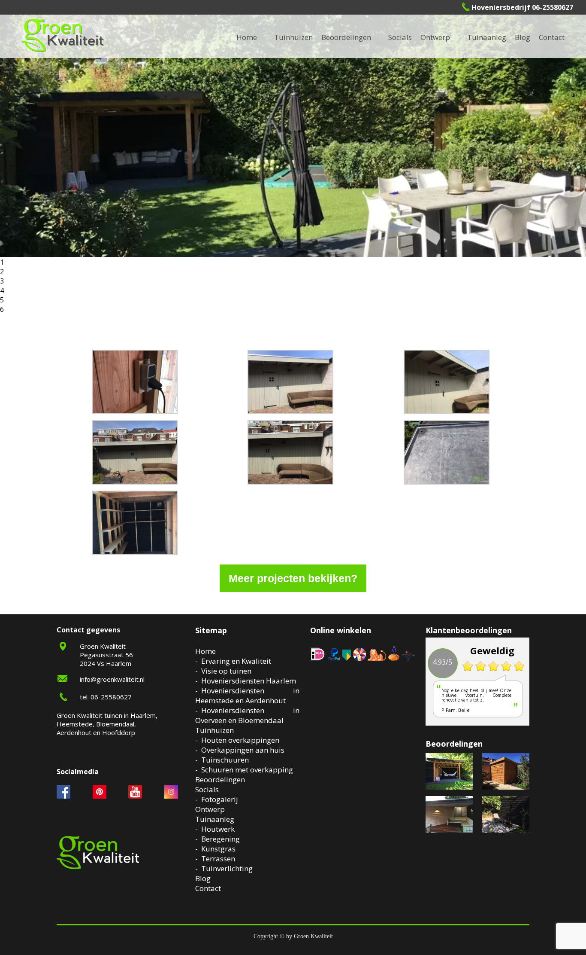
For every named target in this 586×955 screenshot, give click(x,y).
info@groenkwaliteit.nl (112, 679)
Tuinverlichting (498, 37)
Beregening (220, 839)
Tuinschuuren (225, 760)
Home (205, 651)
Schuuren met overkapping (247, 770)
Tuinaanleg (214, 819)
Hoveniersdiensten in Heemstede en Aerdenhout (247, 695)
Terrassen (218, 858)
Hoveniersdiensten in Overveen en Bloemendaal (247, 715)
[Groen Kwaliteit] (62, 35)
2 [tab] (2, 271)
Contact (552, 37)
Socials (207, 789)
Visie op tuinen (226, 671)
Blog (522, 37)
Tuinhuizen (214, 730)
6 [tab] (2, 309)
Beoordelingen (346, 37)
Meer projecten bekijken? (293, 578)
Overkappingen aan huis (242, 750)
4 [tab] (2, 290)
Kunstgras (218, 849)
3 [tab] (2, 281)
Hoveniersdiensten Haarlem (248, 681)
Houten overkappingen (240, 740)
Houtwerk (218, 829)
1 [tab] (2, 262)
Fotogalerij (411, 37)
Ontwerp (435, 37)
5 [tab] (2, 300)
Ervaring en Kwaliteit (236, 661)
